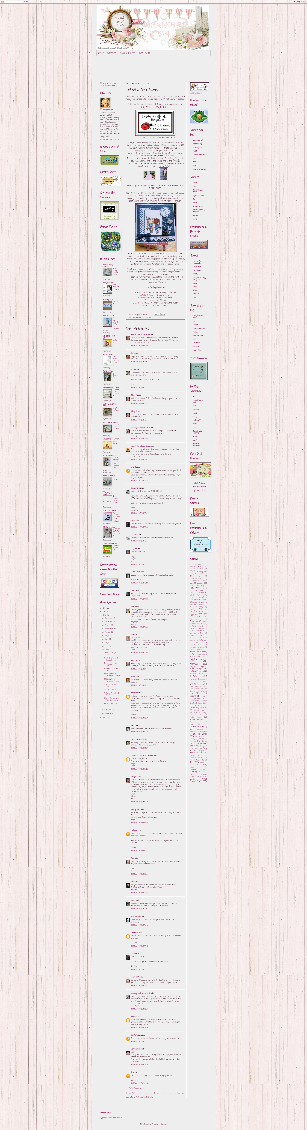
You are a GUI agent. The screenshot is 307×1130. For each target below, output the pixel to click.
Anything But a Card (198, 566)
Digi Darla (195, 602)
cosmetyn (134, 1080)
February (108, 710)
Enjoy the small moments (116, 426)
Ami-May (196, 343)
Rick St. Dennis (195, 713)
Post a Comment (135, 1088)
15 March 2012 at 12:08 (139, 1027)
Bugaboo (200, 583)
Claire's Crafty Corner (111, 439)
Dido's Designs (198, 144)
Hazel (133, 676)
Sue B (133, 607)
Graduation (193, 638)
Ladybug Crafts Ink (110, 544)
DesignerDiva (108, 109)
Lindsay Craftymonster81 (140, 427)
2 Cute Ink (193, 564)
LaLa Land (201, 657)
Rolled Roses (140, 317)
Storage (202, 746)
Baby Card (203, 569)
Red (194, 199)
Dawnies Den (198, 335)
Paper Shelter (194, 701)
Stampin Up (149, 317)
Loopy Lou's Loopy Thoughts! (199, 278)
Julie (194, 406)
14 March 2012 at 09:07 (139, 851)
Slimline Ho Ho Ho (116, 302)
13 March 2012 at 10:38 (139, 362)
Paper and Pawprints (196, 445)
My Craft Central (199, 195)
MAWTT (195, 676)
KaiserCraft (194, 652)
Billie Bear (195, 576)
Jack (202, 647)
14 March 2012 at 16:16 (139, 909)
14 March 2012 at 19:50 (139, 985)
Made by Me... (197, 147)
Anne (195, 219)
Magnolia (194, 664)
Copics (192, 595)
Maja (202, 666)
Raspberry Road (199, 710)
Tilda (192, 762)
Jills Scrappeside (109, 527)
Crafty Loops (136, 1035)
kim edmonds (136, 916)
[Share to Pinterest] (164, 314)
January (108, 713)
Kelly (194, 165)
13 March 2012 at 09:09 (139, 345)
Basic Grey (198, 571)
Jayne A (134, 548)
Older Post (180, 1093)
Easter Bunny (115, 341)
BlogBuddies (193, 578)
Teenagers (201, 751)
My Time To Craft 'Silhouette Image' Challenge (116, 516)
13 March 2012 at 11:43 (139, 438)
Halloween (203, 640)
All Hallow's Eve (115, 375)
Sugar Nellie (194, 748)
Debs (133, 635)
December (109, 618)
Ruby (192, 722)
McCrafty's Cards (199, 483)
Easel (202, 612)
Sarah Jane (197, 350)
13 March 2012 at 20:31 (139, 669)
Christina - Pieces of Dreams (142, 755)
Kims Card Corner (109, 510)
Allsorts (145, 305)
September (109, 629)
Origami (204, 696)
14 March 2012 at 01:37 (139, 748)
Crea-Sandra (197, 270)
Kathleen (134, 693)
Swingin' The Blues (111, 689)
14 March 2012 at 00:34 (139, 732)
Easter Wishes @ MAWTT (110, 664)
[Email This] (155, 314)
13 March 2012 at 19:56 (139, 653)
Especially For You (199, 154)
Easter (192, 614)
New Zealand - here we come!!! (116, 499)
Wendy (134, 660)
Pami (133, 353)
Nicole (195, 436)
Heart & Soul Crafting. (197, 432)
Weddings (111, 53)
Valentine (193, 769)
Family (205, 624)
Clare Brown (135, 572)
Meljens (202, 679)
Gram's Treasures (138, 739)
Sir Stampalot (199, 737)
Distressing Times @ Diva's (112, 669)
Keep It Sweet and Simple (141, 446)
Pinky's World (108, 283)
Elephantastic (194, 619)
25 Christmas (116, 480)
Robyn (205, 712)
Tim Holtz (202, 763)
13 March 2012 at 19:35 (139, 599)
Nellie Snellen (194, 686)
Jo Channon (135, 1049)
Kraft (197, 654)
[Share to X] (159, 314)
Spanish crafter (198, 140)
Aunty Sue (197, 267)
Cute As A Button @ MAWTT (111, 694)
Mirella (195, 274)
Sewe (133, 521)
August (108, 632)
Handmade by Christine (108, 265)
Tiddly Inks (200, 760)
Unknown (135, 830)
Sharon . (196, 325)
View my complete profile (109, 139)
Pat (194, 397)
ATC (194, 569)
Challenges (144, 53)
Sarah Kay (201, 722)
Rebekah (196, 290)
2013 (105, 611)
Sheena (195, 215)
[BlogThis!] (157, 314)
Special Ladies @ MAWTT (110, 685)
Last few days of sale (116, 548)
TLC (191, 765)
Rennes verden (198, 206)
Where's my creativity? (107, 493)
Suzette (195, 440)
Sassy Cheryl (196, 724)
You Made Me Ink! (109, 455)
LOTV (133, 317)
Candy (202, 585)
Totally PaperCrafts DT (198, 766)
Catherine (134, 534)
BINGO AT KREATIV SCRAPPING (116, 532)
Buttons (193, 585)
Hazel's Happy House (198, 191)
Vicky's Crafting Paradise (198, 211)
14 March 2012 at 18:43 (139, 969)
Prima (204, 708)
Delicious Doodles (200, 600)
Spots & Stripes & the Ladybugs (111, 659)
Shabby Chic (203, 732)
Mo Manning (199, 684)
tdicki (194, 297)
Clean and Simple (197, 592)
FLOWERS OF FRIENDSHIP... (116, 392)
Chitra (195, 427)
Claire (133, 590)
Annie (133, 1016)
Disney (192, 607)
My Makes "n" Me (199, 490)
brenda (133, 369)
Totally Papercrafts (146, 297)
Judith (195, 151)
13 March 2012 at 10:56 (139, 387)
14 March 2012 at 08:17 (139, 802)
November (109, 622)
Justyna (196, 346)
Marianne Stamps (196, 674)
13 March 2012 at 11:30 (139, 404)
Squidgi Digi (194, 739)
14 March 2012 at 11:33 (139, 893)
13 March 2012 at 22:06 (139, 718)
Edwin (199, 616)
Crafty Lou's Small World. (109, 405)
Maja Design (196, 669)
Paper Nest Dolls (198, 698)
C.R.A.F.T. (136, 303)
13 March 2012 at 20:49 (139, 685)
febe (132, 1072)
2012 (105, 615)
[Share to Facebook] (161, 314)
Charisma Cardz (151, 300)
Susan (195, 183)
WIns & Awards (128, 53)
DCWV (204, 597)
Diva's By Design (198, 608)
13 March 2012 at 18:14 (139, 541)
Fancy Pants (196, 626)
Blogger (163, 1124)
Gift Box (193, 633)
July (107, 636)
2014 (105, 608)
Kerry (133, 900)
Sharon (195, 413)
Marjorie (134, 776)
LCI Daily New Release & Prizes (111, 680)
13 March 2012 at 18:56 (139, 564)
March (107, 650)
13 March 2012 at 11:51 (139, 459)
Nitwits (197, 689)
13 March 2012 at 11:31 (139, 420)
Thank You (194, 753)
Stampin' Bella (198, 743)
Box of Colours (108, 354)
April (107, 646)
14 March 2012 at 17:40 (139, 946)
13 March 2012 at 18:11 (139, 513)
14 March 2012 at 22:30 (139, 1009)
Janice (195, 158)
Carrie (133, 954)
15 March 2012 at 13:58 (139, 1041)
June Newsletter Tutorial (116, 287)
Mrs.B (133, 881)
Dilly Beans (201, 604)
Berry (133, 725)
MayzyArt (193, 679)
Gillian (192, 635)
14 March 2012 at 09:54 (139, 874)
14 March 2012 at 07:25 (139, 769)
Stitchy (192, 746)
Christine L (135, 488)
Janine (195, 339)
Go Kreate (200, 635)
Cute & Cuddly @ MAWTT (110, 654)
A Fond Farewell (115, 442)
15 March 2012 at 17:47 (139, 1065)
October (108, 625)
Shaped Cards (200, 734)
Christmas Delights (197, 590)
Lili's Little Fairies (147, 295)
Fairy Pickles (196, 624)
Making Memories (197, 671)
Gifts (202, 633)
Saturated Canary (198, 726)
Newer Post (130, 1093)
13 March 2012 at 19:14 (139, 583)
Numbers (203, 691)
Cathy (195, 416)
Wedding (193, 772)
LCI (191, 659)
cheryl (133, 467)
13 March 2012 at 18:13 (139, 527)
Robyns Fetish (199, 715)
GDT (193, 631)
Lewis (202, 659)
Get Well (201, 631)
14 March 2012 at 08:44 (139, 823)
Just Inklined (196, 650)
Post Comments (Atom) (144, 1097)
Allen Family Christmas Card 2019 (116, 360)
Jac (194, 321)
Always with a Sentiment (140, 334)
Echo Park (202, 614)
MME (204, 681)
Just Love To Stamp (110, 422)
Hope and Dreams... (200, 487)
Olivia (195, 424)
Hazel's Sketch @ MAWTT (110, 704)
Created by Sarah (199, 169)
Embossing (194, 621)
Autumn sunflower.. (116, 410)
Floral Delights (202, 628)
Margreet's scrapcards (197, 262)
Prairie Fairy (194, 708)
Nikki (205, 686)
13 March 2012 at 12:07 (139, 480)
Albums (202, 564)
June (107, 639)
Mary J (134, 395)
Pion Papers (198, 705)
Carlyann (196, 409)
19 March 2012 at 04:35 (139, 1083)
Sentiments (193, 732)
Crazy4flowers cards (198, 317)
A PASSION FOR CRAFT (109, 337)
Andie (195, 287)
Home (101, 53)
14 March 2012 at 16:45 (139, 925)
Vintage (202, 770)
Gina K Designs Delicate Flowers (115, 271)
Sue (132, 858)
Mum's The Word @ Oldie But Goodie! (111, 699)
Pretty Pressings (109, 476)
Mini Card (194, 681)
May (107, 643)
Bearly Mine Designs (197, 574)
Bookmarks (196, 581)
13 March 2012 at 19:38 (139, 627)
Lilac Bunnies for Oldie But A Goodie (112, 675)
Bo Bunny (203, 578)
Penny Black (202, 703)
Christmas (194, 587)
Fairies (204, 621)
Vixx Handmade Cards (111, 387)
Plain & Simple (108, 316)
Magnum (193, 666)
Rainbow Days (108, 371)
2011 (104, 718)
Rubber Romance (196, 719)
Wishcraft (135, 977)
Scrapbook (200, 729)
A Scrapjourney (108, 299)
